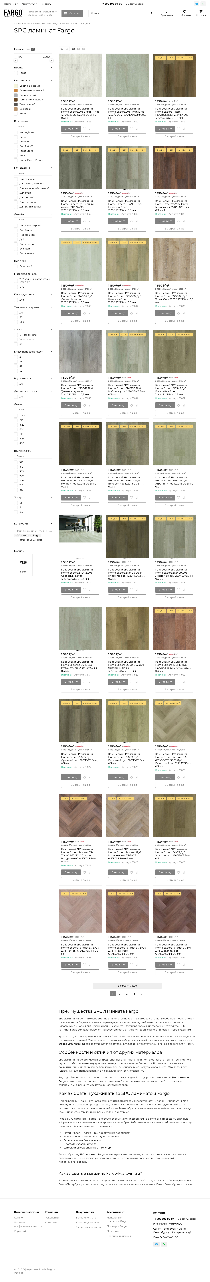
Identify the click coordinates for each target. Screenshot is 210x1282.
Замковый (26, 266)
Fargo (23, 73)
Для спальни (27, 179)
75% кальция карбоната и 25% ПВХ (35, 281)
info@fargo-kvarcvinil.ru (167, 1223)
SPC (22, 286)
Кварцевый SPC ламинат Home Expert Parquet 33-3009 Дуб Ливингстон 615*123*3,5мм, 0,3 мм (127, 949)
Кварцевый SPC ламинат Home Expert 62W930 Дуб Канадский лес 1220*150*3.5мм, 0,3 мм (124, 298)
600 (22, 429)
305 (22, 471)
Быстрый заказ (80, 136)
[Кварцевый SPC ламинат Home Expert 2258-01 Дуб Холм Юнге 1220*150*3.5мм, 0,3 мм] (174, 259)
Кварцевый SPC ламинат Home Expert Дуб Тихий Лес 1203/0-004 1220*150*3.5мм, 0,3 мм (127, 113)
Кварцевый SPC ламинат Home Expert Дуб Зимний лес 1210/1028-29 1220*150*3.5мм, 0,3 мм (80, 113)
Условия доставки (87, 1222)
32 (21, 357)
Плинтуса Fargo (117, 1226)
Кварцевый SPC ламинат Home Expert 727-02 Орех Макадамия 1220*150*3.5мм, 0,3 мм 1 (172, 205)
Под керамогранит (31, 225)
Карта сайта (21, 1231)
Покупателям (85, 1212)
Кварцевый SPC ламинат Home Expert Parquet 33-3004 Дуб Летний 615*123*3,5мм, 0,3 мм (80, 949)
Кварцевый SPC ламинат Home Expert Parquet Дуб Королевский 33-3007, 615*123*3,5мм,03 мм (124, 854)
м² (33, 49)
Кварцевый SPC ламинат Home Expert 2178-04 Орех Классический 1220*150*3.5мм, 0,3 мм (127, 574)
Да (21, 312)
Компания (10, 3)
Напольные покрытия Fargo (34, 531)
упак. (28, 49)
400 (22, 443)
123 (21, 485)
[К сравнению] (90, 129)
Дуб (22, 239)
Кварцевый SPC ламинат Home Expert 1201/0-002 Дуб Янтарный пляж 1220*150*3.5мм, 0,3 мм (126, 666)
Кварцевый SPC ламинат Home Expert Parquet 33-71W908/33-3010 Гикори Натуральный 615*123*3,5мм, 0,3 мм (78, 855)
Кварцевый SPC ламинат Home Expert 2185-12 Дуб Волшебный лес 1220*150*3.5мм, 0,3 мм (171, 390)
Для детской (27, 197)
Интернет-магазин (26, 1212)
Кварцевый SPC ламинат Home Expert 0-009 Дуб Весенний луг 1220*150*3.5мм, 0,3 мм (127, 759)
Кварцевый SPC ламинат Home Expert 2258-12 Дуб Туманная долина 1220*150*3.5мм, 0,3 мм (77, 390)
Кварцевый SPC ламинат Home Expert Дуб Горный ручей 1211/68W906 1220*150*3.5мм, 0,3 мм (77, 205)
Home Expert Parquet (32, 160)
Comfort (24, 141)
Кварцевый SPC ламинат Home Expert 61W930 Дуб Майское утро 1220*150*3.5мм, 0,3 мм (126, 390)
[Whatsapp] (203, 3)
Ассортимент (116, 1212)
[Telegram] (196, 3)
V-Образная (27, 339)
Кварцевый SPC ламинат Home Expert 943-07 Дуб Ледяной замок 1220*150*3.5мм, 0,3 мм (77, 298)
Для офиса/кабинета (32, 183)
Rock (22, 155)
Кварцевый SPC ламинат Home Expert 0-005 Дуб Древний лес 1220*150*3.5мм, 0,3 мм (79, 759)
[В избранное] (84, 129)
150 (21, 466)
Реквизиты (52, 1217)
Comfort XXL (27, 146)
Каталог (19, 1217)
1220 (22, 415)
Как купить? (28, 3)
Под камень (27, 253)
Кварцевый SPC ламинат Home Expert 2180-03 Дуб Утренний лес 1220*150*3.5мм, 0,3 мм (174, 482)
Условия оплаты (86, 1217)
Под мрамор (27, 234)
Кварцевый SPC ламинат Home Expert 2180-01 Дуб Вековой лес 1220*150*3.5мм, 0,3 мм (126, 482)
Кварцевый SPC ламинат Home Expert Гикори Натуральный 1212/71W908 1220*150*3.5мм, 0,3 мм (171, 113)
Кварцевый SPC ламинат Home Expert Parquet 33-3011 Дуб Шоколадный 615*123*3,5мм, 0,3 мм (173, 949)
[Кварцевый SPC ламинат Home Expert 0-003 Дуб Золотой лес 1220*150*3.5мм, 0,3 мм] (174, 815)
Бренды (19, 551)
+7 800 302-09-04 (111, 3)
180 (21, 462)
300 (22, 480)
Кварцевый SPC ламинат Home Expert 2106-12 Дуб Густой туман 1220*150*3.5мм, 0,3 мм (79, 666)
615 (21, 434)
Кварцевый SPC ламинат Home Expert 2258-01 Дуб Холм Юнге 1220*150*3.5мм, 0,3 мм (174, 298)
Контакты (46, 3)
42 (21, 370)
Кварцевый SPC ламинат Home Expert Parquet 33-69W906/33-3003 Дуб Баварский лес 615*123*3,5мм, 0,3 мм (173, 760)
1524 (22, 438)
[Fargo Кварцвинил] (13, 13)
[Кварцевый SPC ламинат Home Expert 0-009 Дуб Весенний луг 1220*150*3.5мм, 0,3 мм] (127, 720)
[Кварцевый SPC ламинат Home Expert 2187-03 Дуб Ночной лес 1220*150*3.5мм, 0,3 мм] (80, 443)
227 (22, 476)
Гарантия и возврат (88, 1227)
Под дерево (27, 244)
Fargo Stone (26, 151)
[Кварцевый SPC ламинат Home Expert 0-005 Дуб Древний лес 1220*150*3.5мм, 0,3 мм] (80, 720)
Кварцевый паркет (119, 1236)
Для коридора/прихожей (35, 188)
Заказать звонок (135, 3)
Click (22, 322)
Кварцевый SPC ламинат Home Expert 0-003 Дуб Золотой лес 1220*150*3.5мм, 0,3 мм (172, 854)
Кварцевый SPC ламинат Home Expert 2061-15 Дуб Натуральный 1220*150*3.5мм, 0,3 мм (173, 666)
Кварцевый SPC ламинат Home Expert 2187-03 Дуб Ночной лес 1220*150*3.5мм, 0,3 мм (78, 482)
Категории (21, 523)
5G (21, 317)
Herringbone (27, 132)
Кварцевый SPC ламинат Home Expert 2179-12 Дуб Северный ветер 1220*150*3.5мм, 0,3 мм (77, 574)
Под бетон (26, 230)
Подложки (113, 1231)
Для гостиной (28, 202)
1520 (22, 424)
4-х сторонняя (28, 334)
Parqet (23, 137)
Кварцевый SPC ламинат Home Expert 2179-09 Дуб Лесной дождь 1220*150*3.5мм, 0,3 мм (174, 574)
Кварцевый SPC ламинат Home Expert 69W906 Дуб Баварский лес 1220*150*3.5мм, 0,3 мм (125, 205)
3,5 (21, 502)
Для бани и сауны (30, 206)
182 (21, 489)
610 (21, 420)
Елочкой (25, 248)
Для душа (25, 192)
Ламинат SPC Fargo (30, 539)
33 (21, 361)
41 (21, 366)
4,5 (21, 512)
